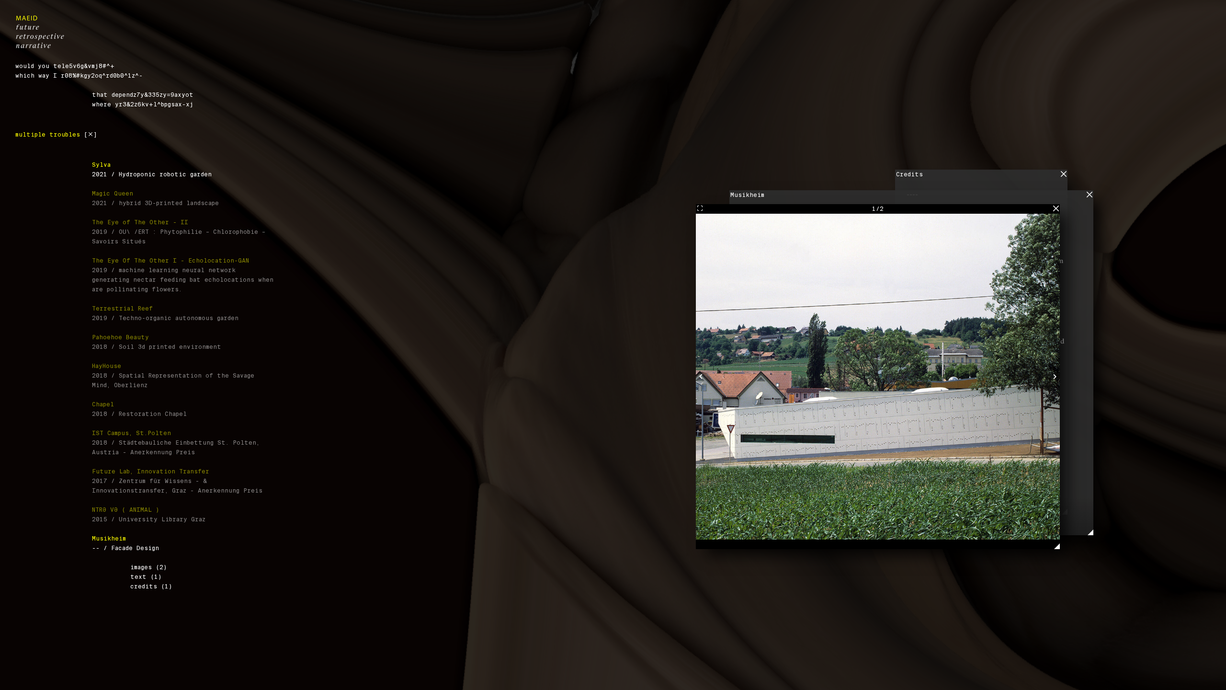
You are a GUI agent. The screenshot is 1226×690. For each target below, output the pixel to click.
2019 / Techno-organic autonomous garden (165, 313)
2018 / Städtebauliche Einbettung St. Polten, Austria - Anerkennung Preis (176, 442)
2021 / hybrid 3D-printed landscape (155, 198)
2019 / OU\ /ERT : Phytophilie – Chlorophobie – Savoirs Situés (178, 231)
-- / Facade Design (125, 543)
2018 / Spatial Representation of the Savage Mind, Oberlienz (173, 375)
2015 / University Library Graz (148, 514)
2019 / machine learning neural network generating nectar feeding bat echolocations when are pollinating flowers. (182, 275)
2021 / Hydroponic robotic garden (152, 169)
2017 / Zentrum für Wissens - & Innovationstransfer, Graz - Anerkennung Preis (177, 481)
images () (148, 567)
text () (146, 577)
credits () (151, 586)
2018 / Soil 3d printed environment (156, 342)
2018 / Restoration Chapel (139, 409)
